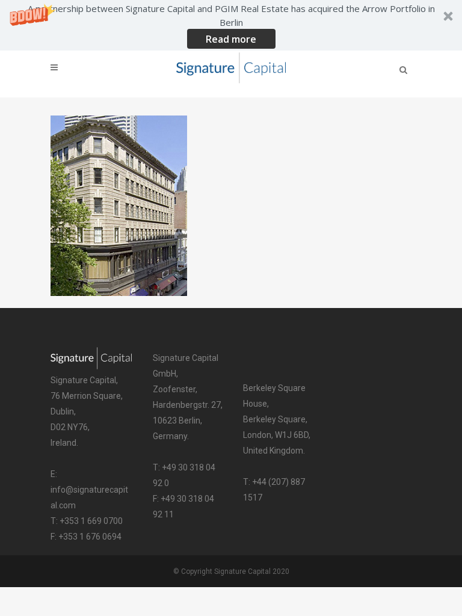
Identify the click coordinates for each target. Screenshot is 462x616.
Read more (231, 39)
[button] (231, 25)
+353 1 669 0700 (91, 521)
